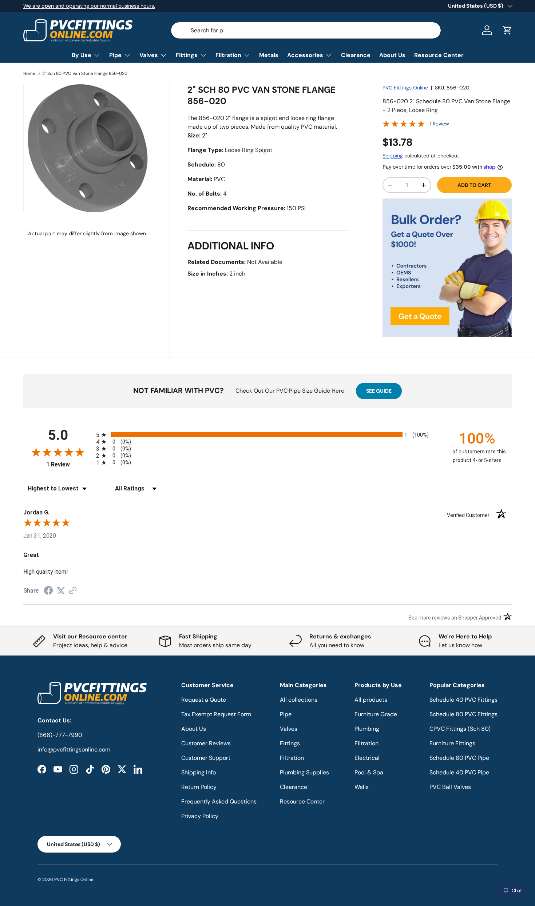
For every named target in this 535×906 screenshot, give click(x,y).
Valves (148, 55)
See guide (379, 391)
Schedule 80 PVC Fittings (463, 714)
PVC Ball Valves (450, 787)
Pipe (115, 55)
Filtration (228, 55)
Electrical (367, 758)
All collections (298, 699)
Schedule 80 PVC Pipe (459, 758)
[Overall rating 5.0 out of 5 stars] (404, 125)
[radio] (267, 434)
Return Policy (199, 787)
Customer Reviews (206, 743)
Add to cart (474, 185)
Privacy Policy (199, 816)
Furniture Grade (375, 714)
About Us (392, 55)
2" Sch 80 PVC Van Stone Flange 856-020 (84, 73)
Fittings (187, 55)
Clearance (355, 55)
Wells (361, 787)
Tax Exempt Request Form (216, 714)
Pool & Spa (368, 772)
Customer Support (205, 758)
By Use (81, 55)
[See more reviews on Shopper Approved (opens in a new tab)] (73, 591)
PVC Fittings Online (405, 87)
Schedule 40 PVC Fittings (463, 699)
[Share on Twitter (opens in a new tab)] (60, 590)
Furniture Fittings (452, 743)
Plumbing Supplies (304, 772)
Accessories (305, 55)
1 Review (439, 123)
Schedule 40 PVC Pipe (459, 772)
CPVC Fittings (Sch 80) (460, 729)
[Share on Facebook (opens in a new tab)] (48, 591)
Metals (268, 55)
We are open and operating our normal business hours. (89, 6)
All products (370, 699)
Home (29, 73)
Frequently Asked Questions (219, 801)
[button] (507, 30)
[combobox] (306, 30)
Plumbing (366, 729)
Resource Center (439, 55)
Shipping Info (198, 772)
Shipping (393, 155)
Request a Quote (203, 699)
